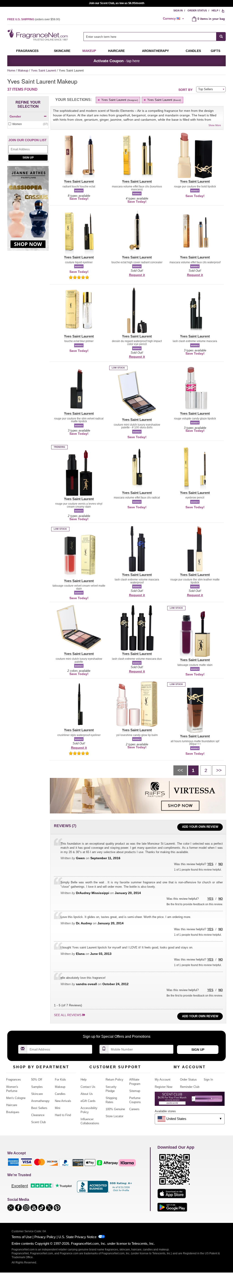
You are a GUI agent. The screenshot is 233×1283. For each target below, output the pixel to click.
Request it (137, 275)
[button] (79, 158)
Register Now (163, 1087)
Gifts (215, 51)
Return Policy (114, 1079)
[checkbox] (28, 124)
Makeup (89, 51)
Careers (134, 1109)
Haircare (116, 51)
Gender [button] (15, 116)
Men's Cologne (15, 1098)
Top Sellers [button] (205, 89)
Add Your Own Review (200, 826)
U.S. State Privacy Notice (77, 1237)
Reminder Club (189, 1087)
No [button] (220, 864)
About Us (87, 1094)
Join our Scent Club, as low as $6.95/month (116, 3)
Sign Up (28, 157)
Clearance (37, 1115)
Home (11, 70)
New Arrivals (63, 1101)
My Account (162, 1079)
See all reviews (67, 1015)
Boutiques (12, 1112)
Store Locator (114, 1116)
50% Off (36, 1079)
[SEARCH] (221, 36)
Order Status (197, 10)
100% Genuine (115, 1109)
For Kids (60, 1079)
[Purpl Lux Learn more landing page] (190, 1100)
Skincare (62, 51)
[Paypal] (65, 1163)
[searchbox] (150, 36)
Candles (60, 1094)
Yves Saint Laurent (44, 70)
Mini (57, 1108)
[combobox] (155, 36)
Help (215, 10)
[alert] (174, 18)
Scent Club (38, 1122)
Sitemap (134, 1091)
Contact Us (88, 1087)
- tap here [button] (117, 61)
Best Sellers (39, 1108)
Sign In (178, 10)
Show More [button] (214, 125)
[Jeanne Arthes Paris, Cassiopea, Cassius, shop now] (28, 211)
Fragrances (27, 51)
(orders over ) (33, 19)
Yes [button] (210, 864)
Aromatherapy (40, 1101)
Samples (37, 1087)
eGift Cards (88, 1101)
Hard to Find (63, 1115)
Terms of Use (22, 1237)
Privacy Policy (45, 1237)
